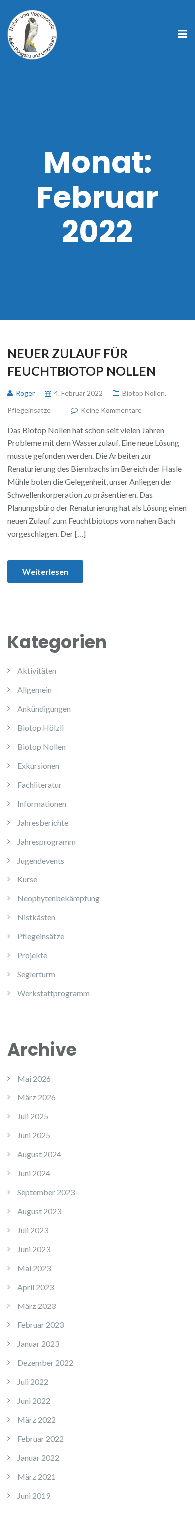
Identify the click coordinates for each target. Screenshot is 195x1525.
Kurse (28, 879)
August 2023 (40, 1211)
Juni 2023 (34, 1249)
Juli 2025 (33, 1116)
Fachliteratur (40, 784)
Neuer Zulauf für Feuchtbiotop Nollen (82, 362)
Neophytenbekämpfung (59, 898)
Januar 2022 (39, 1457)
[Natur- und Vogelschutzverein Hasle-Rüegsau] (33, 33)
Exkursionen (39, 765)
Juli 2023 (33, 1230)
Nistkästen (37, 917)
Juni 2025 (34, 1135)
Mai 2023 (34, 1268)
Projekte (33, 955)
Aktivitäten (37, 670)
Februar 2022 (41, 1438)
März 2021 (37, 1476)
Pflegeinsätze (29, 410)
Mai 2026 (34, 1078)
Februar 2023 (41, 1324)
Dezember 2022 (46, 1362)
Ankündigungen (44, 708)
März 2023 (37, 1305)
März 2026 (37, 1097)
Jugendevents (41, 860)
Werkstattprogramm (54, 993)
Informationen (42, 803)
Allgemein (35, 689)
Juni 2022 (34, 1400)
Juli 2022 (33, 1381)
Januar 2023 (39, 1343)
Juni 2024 (34, 1173)
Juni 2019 (34, 1495)
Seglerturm (37, 974)
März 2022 (37, 1419)
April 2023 (36, 1287)
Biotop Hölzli (41, 727)
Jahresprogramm (47, 841)
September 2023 (46, 1192)
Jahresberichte (43, 822)
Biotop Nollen (143, 393)
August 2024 (40, 1154)
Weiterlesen (45, 571)
